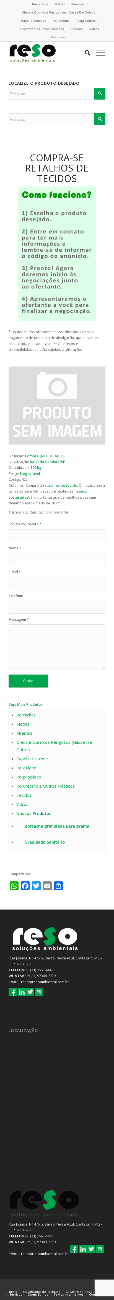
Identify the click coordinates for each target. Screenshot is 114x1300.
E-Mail (15, 571)
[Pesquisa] (84, 53)
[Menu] (97, 53)
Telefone (16, 595)
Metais (60, 4)
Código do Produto (25, 524)
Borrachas (40, 4)
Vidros (94, 29)
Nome (15, 548)
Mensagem (19, 619)
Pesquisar (58, 37)
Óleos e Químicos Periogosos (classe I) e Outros (58, 12)
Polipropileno (86, 20)
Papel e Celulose (33, 20)
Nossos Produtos (33, 813)
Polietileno (61, 20)
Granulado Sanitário (45, 842)
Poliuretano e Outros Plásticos (41, 29)
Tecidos (77, 29)
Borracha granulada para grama (57, 826)
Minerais (78, 4)
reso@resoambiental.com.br (45, 981)
